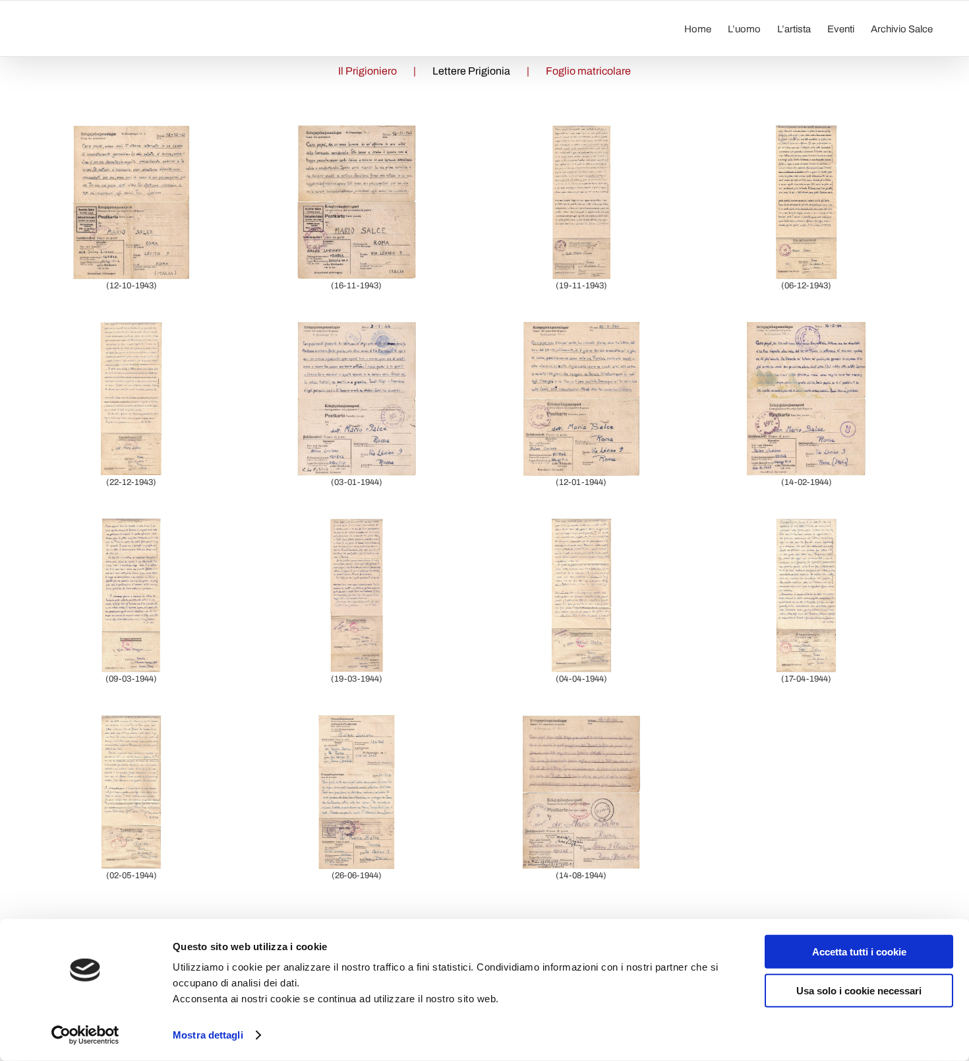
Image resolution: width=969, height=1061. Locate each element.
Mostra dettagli (208, 1035)
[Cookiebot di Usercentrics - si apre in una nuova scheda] (85, 1035)
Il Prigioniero (367, 71)
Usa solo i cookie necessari (859, 990)
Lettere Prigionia (471, 71)
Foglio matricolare (588, 71)
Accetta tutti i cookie (859, 951)
